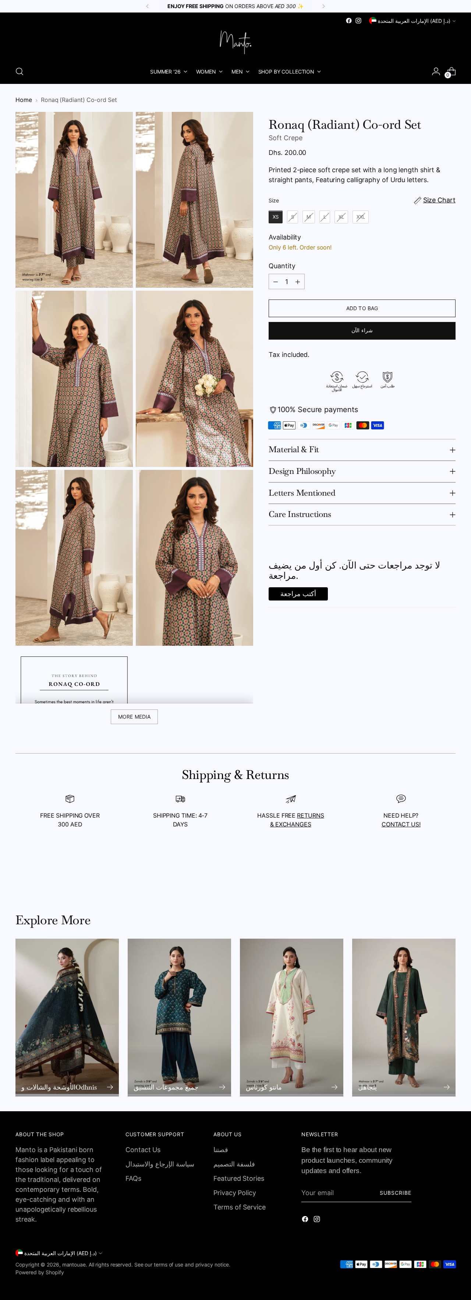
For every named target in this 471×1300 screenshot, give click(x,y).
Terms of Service (239, 1207)
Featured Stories (238, 1178)
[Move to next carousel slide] (449, 873)
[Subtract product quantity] (275, 281)
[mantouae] (235, 42)
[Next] (323, 6)
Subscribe (395, 1193)
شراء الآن (361, 330)
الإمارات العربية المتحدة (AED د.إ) (414, 21)
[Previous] (147, 6)
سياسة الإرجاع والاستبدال (159, 1164)
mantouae (74, 1264)
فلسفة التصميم (234, 1164)
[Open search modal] (19, 71)
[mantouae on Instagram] (358, 20)
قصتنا (220, 1150)
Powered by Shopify (39, 1272)
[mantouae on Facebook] (349, 20)
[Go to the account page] (436, 71)
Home (23, 99)
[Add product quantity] (297, 281)
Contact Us (142, 1150)
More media (134, 716)
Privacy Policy (234, 1193)
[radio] (276, 217)
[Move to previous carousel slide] (432, 873)
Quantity (282, 266)
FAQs (133, 1178)
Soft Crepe (285, 138)
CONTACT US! (401, 824)
